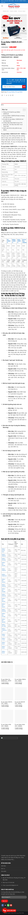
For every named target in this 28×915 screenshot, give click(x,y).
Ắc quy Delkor (11, 92)
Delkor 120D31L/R (4, 630)
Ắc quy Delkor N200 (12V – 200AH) (20, 725)
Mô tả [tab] (2, 105)
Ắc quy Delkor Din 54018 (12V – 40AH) (6, 680)
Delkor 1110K (3, 635)
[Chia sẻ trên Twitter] (6, 95)
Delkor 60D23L (4, 595)
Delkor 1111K (3, 639)
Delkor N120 (3, 643)
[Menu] (2, 6)
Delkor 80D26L (4, 610)
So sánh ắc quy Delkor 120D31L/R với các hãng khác (13, 120)
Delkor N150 (3, 647)
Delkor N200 (3, 652)
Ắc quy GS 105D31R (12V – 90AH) (20, 702)
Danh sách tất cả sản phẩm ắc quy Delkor (12, 129)
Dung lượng (13, 11)
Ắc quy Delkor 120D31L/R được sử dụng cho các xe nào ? (14, 116)
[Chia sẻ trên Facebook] (4, 95)
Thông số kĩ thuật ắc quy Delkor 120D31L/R (11, 112)
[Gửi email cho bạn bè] (8, 95)
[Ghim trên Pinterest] (11, 95)
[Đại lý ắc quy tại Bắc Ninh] (14, 6)
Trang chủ (6, 11)
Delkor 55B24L (4, 569)
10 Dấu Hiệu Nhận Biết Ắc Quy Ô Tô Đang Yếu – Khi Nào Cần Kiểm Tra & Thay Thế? (12, 124)
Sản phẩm (3, 871)
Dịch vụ (3, 868)
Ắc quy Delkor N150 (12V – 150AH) (6, 725)
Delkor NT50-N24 (3, 550)
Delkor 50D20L (4, 585)
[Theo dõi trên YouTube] (11, 905)
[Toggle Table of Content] (23, 109)
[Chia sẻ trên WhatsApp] (2, 95)
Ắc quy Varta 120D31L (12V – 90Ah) (6, 702)
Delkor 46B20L (4, 555)
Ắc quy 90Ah (21, 11)
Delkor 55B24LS (4, 575)
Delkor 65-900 (4, 625)
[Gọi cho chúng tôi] (8, 905)
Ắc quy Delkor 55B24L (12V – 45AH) (20, 680)
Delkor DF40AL (4, 559)
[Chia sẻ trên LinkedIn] (13, 95)
